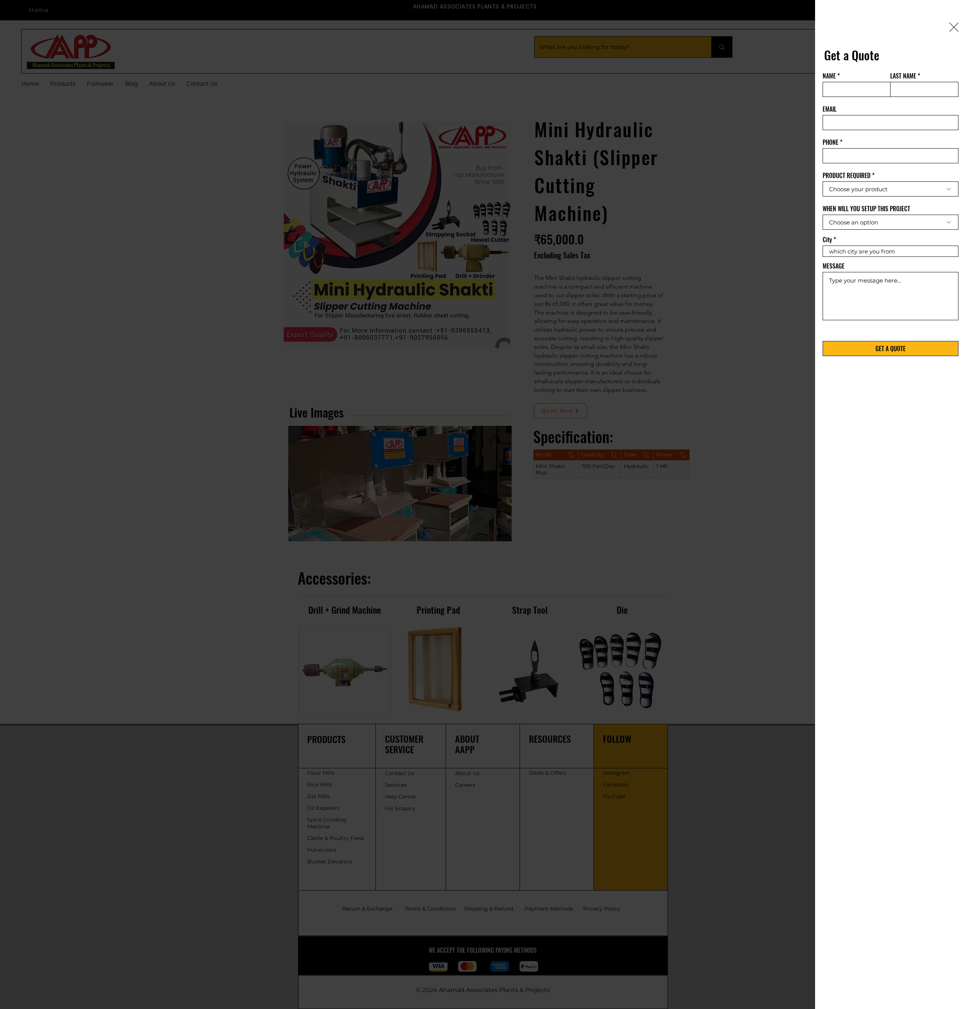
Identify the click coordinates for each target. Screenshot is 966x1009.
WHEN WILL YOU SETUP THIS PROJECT (866, 209)
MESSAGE (833, 266)
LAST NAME (903, 76)
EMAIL (830, 109)
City (827, 240)
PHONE (830, 142)
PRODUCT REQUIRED (847, 175)
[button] (953, 27)
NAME (829, 76)
